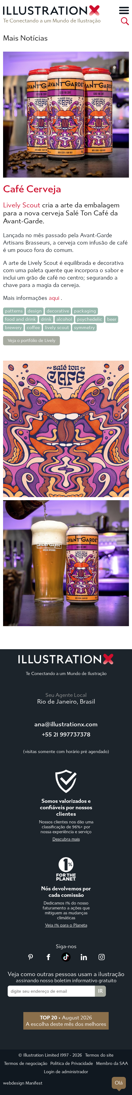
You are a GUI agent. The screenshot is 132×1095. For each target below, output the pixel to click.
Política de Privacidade (71, 1063)
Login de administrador (66, 1071)
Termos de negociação (25, 1063)
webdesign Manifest (22, 1083)
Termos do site (99, 1055)
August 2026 (66, 1018)
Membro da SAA (112, 1063)
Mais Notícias (25, 38)
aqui (54, 298)
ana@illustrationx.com (66, 724)
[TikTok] (66, 960)
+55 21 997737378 (66, 734)
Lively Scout (21, 205)
